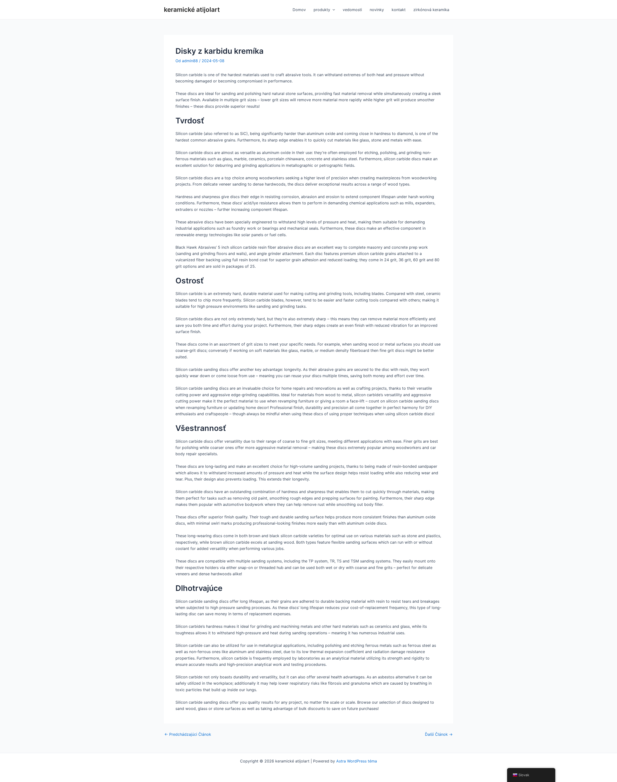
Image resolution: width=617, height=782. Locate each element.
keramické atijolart (192, 9)
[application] (332, 9)
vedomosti (352, 9)
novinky (377, 9)
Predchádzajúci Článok (187, 734)
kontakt (399, 9)
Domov (299, 9)
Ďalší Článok (439, 734)
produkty (322, 9)
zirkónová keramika (431, 9)
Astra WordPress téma (356, 761)
